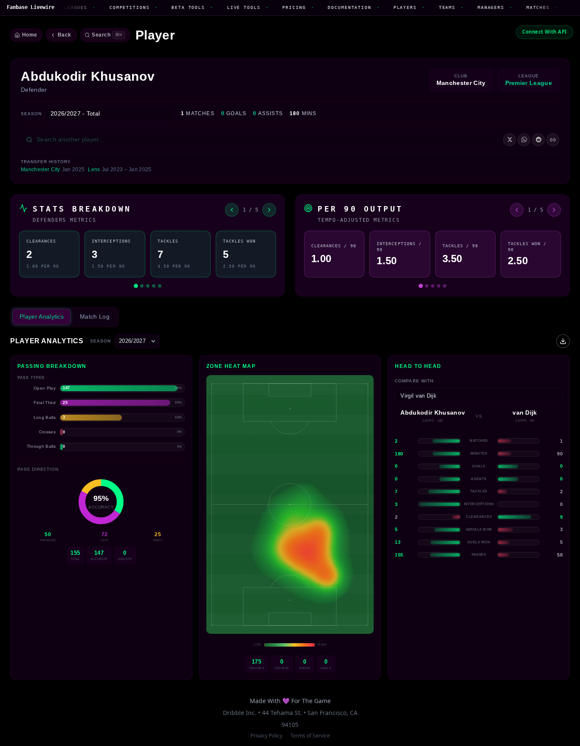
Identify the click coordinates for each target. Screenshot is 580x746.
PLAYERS (392, 7)
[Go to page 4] (153, 286)
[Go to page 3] (147, 286)
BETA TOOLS (175, 7)
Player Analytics (42, 316)
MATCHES (525, 7)
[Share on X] (509, 139)
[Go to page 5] (159, 286)
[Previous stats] (232, 210)
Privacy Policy (266, 735)
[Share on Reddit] (538, 139)
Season (31, 113)
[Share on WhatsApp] (524, 139)
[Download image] (563, 341)
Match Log (95, 316)
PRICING (281, 7)
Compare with (414, 381)
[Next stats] (269, 210)
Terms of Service (310, 735)
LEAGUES (63, 7)
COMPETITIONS (117, 7)
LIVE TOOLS (231, 7)
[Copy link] (552, 139)
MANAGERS (478, 7)
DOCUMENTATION (336, 7)
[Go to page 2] (142, 286)
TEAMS (434, 7)
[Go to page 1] (136, 286)
